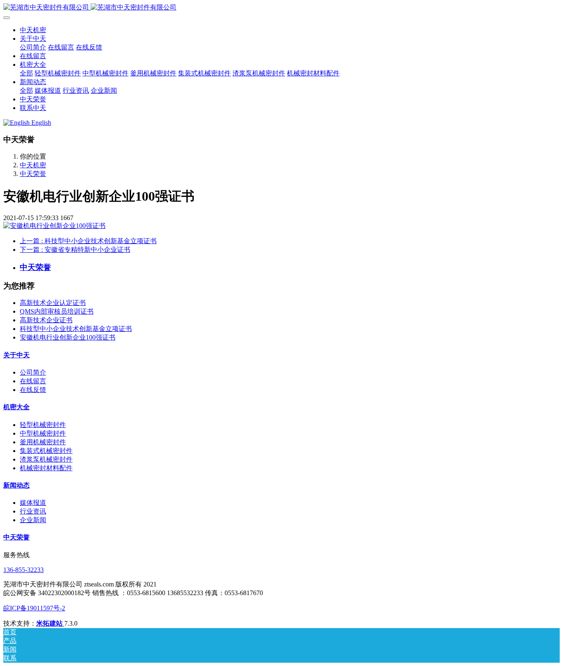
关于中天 (16, 355)
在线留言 (33, 381)
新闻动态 (16, 485)
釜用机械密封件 (43, 442)
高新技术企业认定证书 (53, 302)
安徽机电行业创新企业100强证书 (67, 337)
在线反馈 (33, 389)
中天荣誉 (33, 173)
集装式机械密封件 (46, 450)
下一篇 (75, 249)
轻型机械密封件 (43, 424)
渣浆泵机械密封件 (46, 459)
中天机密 (33, 29)
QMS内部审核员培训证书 (57, 311)
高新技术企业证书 (46, 320)
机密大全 (16, 406)
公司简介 (33, 372)
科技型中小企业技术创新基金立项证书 (76, 328)
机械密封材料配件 (46, 467)
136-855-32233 (23, 569)
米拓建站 (50, 623)
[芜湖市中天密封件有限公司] (281, 7)
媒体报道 (33, 502)
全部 (26, 73)
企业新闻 (33, 519)
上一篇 (88, 240)
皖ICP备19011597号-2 (34, 608)
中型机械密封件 (43, 433)
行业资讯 (33, 511)
